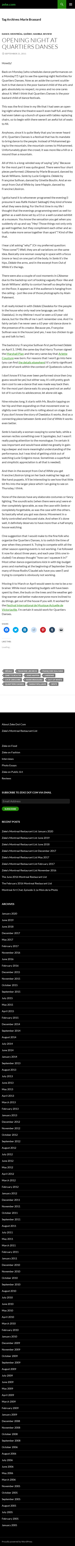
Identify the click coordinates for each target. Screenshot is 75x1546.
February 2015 (10, 1017)
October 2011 (10, 1212)
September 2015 (11, 991)
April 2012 (8, 1173)
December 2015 (11, 972)
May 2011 (7, 1238)
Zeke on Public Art (12, 771)
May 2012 (7, 1167)
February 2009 (10, 1408)
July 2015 (7, 998)
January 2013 (9, 1115)
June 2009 (7, 1382)
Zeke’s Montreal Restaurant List (19, 730)
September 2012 (11, 1141)
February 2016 (10, 965)
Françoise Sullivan (52, 671)
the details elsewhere (31, 362)
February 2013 (10, 1108)
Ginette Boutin (13, 675)
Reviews (6, 778)
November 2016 (11, 952)
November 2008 (11, 1427)
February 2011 (10, 1251)
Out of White (55, 679)
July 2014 (7, 1043)
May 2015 (7, 1004)
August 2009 (9, 1369)
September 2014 (11, 1030)
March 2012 (9, 1180)
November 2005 (11, 1486)
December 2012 (11, 1121)
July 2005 (7, 1512)
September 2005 (11, 1499)
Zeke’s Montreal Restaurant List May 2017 (25, 857)
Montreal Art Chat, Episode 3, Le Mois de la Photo (30, 889)
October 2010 (10, 1277)
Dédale (9, 671)
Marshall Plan (15, 353)
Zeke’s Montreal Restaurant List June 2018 (26, 844)
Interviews (8, 758)
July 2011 (7, 1232)
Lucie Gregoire (13, 679)
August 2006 (9, 1453)
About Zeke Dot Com (14, 724)
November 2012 (11, 1128)
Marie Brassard (34, 679)
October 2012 (10, 1134)
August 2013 (9, 1069)
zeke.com (8, 4)
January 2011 (9, 1258)
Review (47, 34)
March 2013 (9, 1102)
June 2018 (7, 926)
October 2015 (10, 985)
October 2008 (10, 1434)
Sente (54, 684)
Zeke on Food (9, 745)
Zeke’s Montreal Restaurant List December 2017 (29, 850)
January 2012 (9, 1193)
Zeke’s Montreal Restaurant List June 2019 (26, 837)
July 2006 (7, 1460)
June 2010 (7, 1303)
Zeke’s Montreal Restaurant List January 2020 (27, 831)
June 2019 (7, 920)
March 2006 (9, 1479)
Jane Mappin (32, 675)
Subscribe (10, 809)
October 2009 (10, 1355)
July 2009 (7, 1375)
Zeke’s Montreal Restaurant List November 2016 (29, 870)
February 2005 (10, 1518)
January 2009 (9, 1414)
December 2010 (11, 1264)
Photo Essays (9, 765)
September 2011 (11, 1219)
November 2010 (11, 1271)
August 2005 (9, 1505)
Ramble (37, 34)
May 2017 (7, 939)
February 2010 (10, 1329)
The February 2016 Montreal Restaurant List (27, 883)
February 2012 (10, 1186)
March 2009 (9, 1401)
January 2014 (9, 1056)
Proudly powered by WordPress (17, 1541)
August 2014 (9, 1037)
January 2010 (9, 1336)
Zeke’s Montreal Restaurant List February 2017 (28, 863)
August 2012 (9, 1147)
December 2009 (11, 1342)
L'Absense (49, 675)
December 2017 (11, 933)
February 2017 (10, 946)
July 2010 (7, 1297)
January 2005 (9, 1525)
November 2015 (11, 978)
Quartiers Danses (14, 684)
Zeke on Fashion (11, 752)
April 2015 (8, 1011)
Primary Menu (70, 4)
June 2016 (7, 959)
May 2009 (7, 1388)
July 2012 (7, 1154)
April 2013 (8, 1095)
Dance (5, 34)
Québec (27, 34)
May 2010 (7, 1310)
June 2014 (7, 1050)
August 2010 (9, 1290)
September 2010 (11, 1284)
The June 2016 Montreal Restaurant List (24, 876)
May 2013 (7, 1089)
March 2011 (9, 1245)
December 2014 (11, 1024)
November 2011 (11, 1206)
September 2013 (11, 1063)
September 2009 (11, 1362)
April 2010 (8, 1316)
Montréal (16, 34)
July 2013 (7, 1076)
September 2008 (11, 1440)
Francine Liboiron (27, 671)
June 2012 (7, 1160)
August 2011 (9, 1225)
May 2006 (7, 1473)
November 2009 (11, 1349)
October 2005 (10, 1492)
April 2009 (8, 1395)
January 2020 (9, 913)
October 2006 (10, 1447)
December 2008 (11, 1421)
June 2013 (7, 1082)
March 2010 (9, 1323)
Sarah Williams (37, 684)
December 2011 (11, 1199)
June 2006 (7, 1466)
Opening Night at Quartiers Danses (30, 43)
